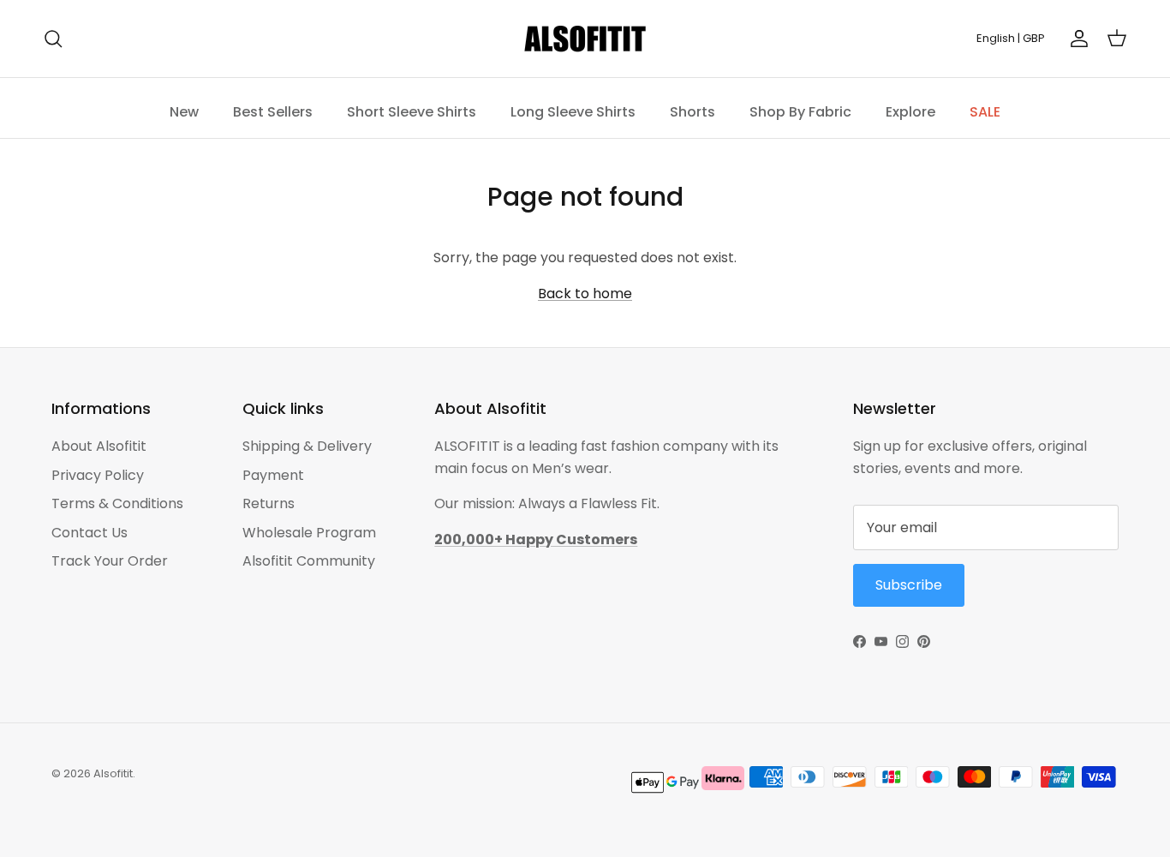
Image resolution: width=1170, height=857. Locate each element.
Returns (268, 503)
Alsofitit (113, 773)
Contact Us (89, 532)
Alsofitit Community (308, 561)
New (184, 112)
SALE (985, 112)
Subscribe (908, 585)
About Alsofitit (98, 446)
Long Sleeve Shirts (573, 112)
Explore (910, 112)
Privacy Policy (97, 475)
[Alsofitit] (585, 38)
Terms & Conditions (117, 503)
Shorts (692, 112)
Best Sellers (273, 112)
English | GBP (1010, 38)
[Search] (53, 38)
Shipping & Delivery (307, 446)
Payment (273, 475)
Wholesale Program (309, 532)
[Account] (1075, 38)
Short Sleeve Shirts (411, 112)
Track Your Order (109, 561)
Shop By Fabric (800, 112)
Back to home (585, 293)
